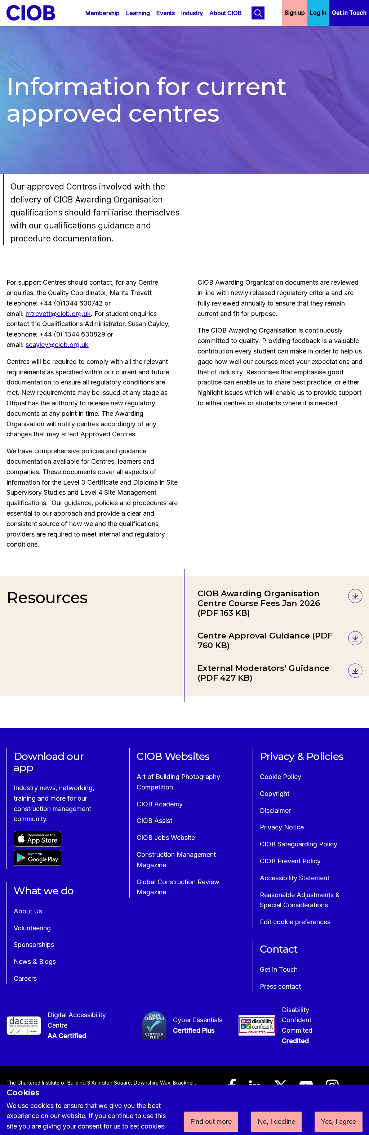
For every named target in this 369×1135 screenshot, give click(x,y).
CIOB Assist (154, 820)
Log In (318, 12)
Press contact (280, 986)
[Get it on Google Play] (37, 863)
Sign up (295, 12)
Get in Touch (349, 12)
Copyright (274, 793)
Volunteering (32, 928)
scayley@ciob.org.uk (57, 344)
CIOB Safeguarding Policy (298, 844)
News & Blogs (35, 961)
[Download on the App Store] (37, 844)
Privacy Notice (282, 827)
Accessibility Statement (294, 878)
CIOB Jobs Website (166, 837)
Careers (25, 978)
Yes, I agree (338, 1121)
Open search (258, 12)
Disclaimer (275, 810)
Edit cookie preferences (295, 922)
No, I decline (276, 1121)
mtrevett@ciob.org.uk (58, 313)
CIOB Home (35, 13)
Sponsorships (34, 944)
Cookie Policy (280, 776)
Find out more (211, 1121)
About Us (28, 911)
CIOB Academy (160, 804)
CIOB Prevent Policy (290, 861)
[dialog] (184, 1110)
